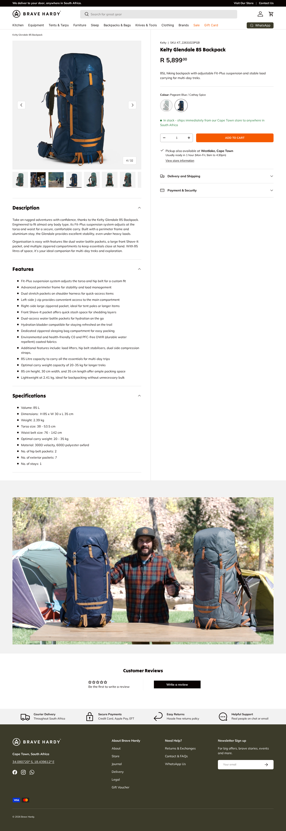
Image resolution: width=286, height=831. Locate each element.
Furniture (79, 25)
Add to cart (235, 138)
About (116, 748)
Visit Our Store (244, 3)
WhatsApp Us (175, 764)
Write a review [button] (177, 684)
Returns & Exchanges (180, 748)
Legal (116, 779)
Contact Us (266, 3)
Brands (184, 25)
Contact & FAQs (176, 756)
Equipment (36, 25)
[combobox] (158, 14)
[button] (271, 14)
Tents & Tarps (59, 25)
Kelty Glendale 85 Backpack (27, 34)
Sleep (95, 25)
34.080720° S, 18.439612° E (33, 762)
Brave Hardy (27, 816)
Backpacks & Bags (117, 25)
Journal (117, 764)
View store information (180, 160)
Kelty (163, 42)
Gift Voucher (120, 787)
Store (115, 756)
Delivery (118, 772)
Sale (196, 25)
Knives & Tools (146, 25)
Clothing (167, 25)
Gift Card (211, 25)
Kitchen (18, 25)
